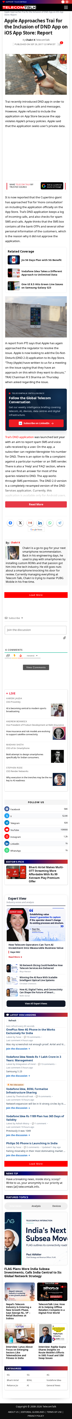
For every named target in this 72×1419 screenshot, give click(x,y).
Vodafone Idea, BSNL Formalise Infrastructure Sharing (27, 1090)
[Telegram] (59, 522)
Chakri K (30, 39)
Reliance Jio (12, 1385)
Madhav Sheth (15, 744)
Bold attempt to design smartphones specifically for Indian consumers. (24, 756)
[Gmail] (30, 522)
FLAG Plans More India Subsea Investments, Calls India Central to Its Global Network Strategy (32, 1272)
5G (28, 1374)
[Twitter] (20, 522)
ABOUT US (13, 1411)
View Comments (36, 667)
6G (8, 1374)
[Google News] (36, 529)
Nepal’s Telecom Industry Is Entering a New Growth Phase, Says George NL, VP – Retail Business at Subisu (18, 1311)
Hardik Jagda (14, 698)
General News (53, 1385)
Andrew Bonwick (16, 721)
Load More (36, 595)
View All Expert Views (36, 1003)
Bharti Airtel (13, 1380)
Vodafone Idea (54, 1380)
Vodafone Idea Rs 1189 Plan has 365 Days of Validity (35, 1118)
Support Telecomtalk (16, 2)
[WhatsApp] (50, 522)
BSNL (29, 1380)
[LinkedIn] (40, 522)
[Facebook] (10, 522)
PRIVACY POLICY (36, 1415)
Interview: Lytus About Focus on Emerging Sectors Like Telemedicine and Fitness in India (19, 1352)
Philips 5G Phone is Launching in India (32, 1143)
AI (28, 1385)
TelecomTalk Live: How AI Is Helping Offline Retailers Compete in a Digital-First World (52, 1308)
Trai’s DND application (19, 437)
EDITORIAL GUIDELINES (33, 1411)
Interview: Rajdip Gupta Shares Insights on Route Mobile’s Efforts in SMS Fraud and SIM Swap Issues (52, 1352)
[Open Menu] (65, 7)
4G (48, 1374)
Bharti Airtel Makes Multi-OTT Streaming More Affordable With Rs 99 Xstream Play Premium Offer (46, 874)
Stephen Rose (14, 767)
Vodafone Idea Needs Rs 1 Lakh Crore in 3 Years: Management (33, 1058)
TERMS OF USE (54, 1411)
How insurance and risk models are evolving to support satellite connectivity (28, 733)
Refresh (12, 1020)
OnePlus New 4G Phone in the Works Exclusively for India (30, 1031)
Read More (36, 504)
